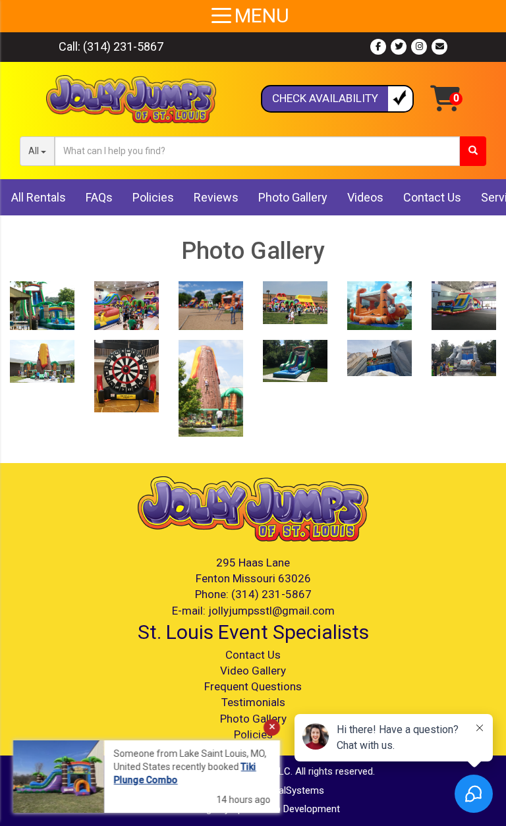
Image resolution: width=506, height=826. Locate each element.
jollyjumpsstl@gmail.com (271, 610)
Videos (365, 197)
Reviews (216, 197)
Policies (153, 197)
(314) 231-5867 (123, 46)
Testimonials (253, 702)
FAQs (99, 197)
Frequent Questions (253, 686)
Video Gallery (253, 670)
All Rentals (38, 197)
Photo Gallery (292, 197)
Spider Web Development (286, 809)
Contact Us (432, 197)
